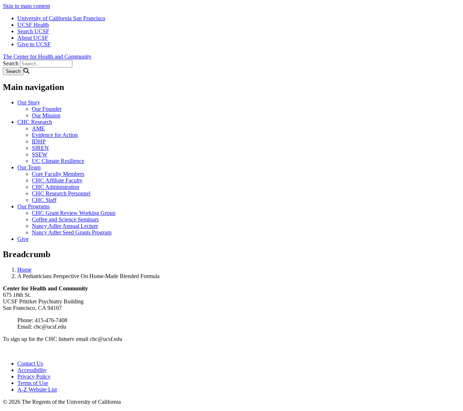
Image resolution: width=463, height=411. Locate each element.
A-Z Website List (37, 389)
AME (38, 128)
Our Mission (46, 115)
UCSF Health (33, 25)
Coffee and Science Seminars (65, 219)
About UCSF (32, 38)
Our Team (29, 167)
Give (23, 239)
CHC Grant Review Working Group (73, 213)
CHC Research (34, 122)
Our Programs (33, 206)
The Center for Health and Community (47, 56)
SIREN (40, 148)
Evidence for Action (55, 135)
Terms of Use (32, 383)
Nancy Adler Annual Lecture (65, 226)
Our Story (28, 102)
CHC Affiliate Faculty (57, 180)
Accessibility (32, 370)
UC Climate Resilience (58, 161)
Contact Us (30, 363)
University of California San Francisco (61, 18)
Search (10, 63)
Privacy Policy (34, 376)
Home (24, 270)
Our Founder (46, 109)
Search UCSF (33, 31)
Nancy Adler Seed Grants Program (71, 232)
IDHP (39, 141)
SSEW (39, 154)
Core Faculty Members (58, 174)
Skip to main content (26, 6)
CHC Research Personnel (61, 193)
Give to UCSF (34, 44)
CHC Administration (55, 187)
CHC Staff (44, 200)
